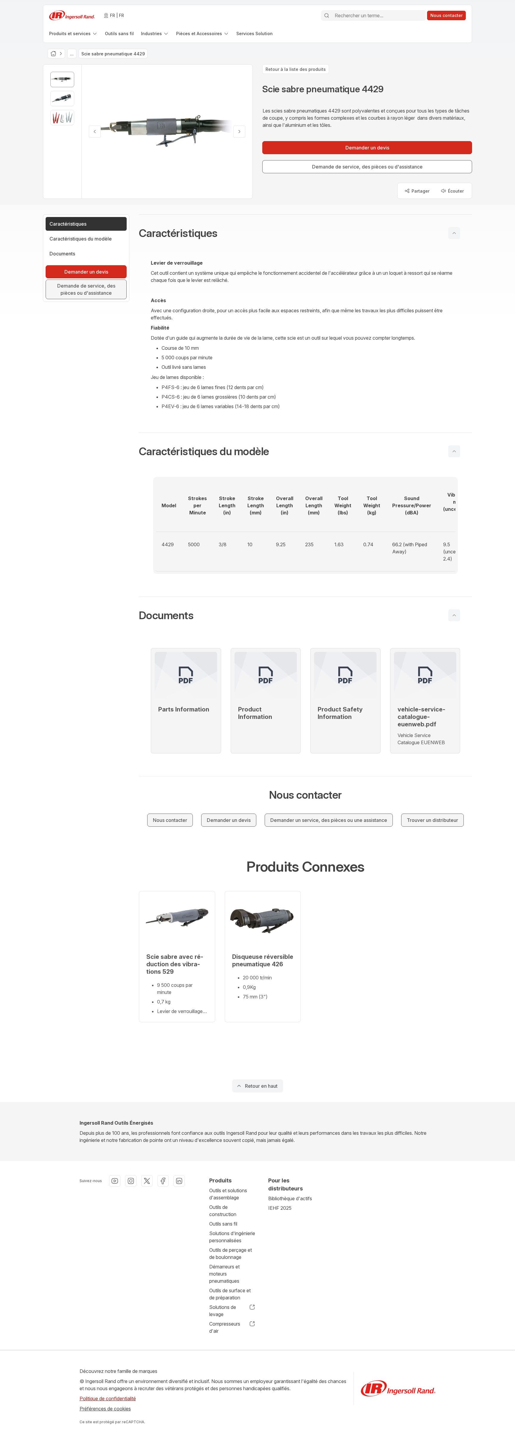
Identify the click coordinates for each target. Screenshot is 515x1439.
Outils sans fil (223, 1224)
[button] (305, 233)
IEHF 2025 (279, 1208)
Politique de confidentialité (108, 1398)
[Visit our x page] (147, 1181)
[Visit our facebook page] (163, 1181)
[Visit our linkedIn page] (179, 1181)
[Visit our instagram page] (130, 1181)
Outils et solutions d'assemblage (228, 1194)
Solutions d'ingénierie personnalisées (232, 1236)
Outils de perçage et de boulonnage (230, 1253)
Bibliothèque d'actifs (290, 1198)
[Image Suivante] (239, 132)
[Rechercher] (326, 15)
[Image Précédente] (95, 132)
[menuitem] (73, 33)
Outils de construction (222, 1210)
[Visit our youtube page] (114, 1181)
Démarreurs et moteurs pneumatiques (224, 1274)
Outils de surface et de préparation (230, 1294)
